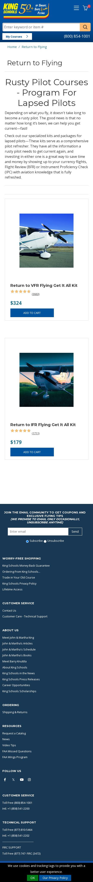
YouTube (22, 780)
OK (32, 878)
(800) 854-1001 (77, 36)
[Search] (85, 27)
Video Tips (9, 745)
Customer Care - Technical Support (24, 616)
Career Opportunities (16, 685)
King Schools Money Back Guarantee (26, 565)
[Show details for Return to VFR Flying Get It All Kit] (46, 240)
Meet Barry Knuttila (14, 661)
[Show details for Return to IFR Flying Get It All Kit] (46, 379)
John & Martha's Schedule (19, 649)
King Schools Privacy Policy (19, 583)
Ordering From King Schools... (21, 572)
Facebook (6, 780)
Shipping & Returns (14, 712)
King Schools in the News (18, 673)
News (6, 739)
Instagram (30, 780)
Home (12, 47)
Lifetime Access (12, 589)
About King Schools (14, 667)
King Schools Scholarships (19, 691)
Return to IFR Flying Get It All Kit (43, 424)
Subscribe (36, 541)
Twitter (14, 780)
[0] (85, 8)
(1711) (35, 433)
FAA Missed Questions (17, 751)
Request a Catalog (14, 733)
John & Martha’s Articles (17, 643)
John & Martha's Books (17, 655)
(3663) (35, 294)
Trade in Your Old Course (18, 577)
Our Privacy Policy (55, 878)
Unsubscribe (55, 541)
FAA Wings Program (14, 757)
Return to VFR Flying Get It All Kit (43, 285)
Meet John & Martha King (18, 637)
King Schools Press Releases (21, 679)
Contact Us (9, 610)
